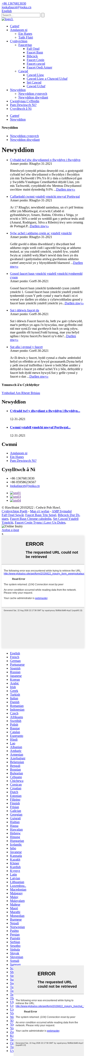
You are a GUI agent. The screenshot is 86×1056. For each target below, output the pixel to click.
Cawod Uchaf (36, 86)
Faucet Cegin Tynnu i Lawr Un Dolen (40, 522)
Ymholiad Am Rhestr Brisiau (21, 393)
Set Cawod (34, 82)
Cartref (14, 26)
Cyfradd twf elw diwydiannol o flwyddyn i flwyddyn (45, 160)
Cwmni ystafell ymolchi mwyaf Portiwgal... (40, 427)
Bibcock (32, 56)
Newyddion (18, 90)
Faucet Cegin (35, 60)
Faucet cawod (36, 63)
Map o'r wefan (39, 511)
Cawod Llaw (35, 75)
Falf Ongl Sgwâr (13, 515)
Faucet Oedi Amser (39, 67)
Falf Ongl (33, 48)
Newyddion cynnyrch (32, 93)
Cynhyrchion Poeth (14, 511)
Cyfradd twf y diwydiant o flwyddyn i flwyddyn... (45, 411)
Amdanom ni (18, 30)
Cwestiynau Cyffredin (24, 101)
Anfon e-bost (10, 530)
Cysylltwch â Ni (21, 108)
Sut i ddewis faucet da (24, 310)
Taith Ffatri (25, 37)
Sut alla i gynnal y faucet (26, 347)
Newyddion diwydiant (33, 97)
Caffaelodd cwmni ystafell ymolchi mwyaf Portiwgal (45, 196)
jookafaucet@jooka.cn (25, 486)
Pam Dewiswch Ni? (23, 105)
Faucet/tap (25, 45)
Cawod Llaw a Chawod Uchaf (47, 78)
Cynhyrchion (18, 41)
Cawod (23, 71)
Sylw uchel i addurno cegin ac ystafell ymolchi (41, 233)
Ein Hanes (25, 33)
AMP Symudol (62, 511)
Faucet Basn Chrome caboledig (30, 519)
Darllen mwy (65, 189)
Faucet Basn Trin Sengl (40, 515)
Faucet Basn (35, 52)
